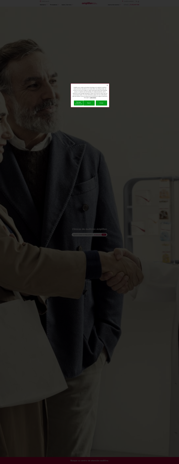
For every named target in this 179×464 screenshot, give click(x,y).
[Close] (107, 85)
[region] (90, 95)
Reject (89, 103)
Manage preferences (78, 103)
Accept (101, 103)
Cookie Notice (93, 97)
